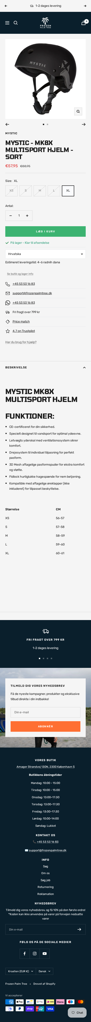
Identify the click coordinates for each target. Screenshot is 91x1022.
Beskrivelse (16, 367)
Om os (45, 873)
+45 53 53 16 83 (24, 284)
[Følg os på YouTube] (44, 954)
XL (68, 190)
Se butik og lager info (20, 273)
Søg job (45, 880)
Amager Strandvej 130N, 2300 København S (46, 766)
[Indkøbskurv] (83, 23)
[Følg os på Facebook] (25, 954)
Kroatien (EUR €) (18, 971)
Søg (45, 866)
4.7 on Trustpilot (24, 331)
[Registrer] (79, 929)
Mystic (11, 133)
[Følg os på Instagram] (35, 954)
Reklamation (45, 894)
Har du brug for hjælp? (20, 342)
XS (11, 190)
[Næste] (84, 124)
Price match (21, 321)
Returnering (46, 887)
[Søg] (16, 23)
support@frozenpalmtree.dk (32, 293)
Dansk (42, 971)
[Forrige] (7, 124)
